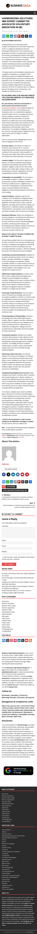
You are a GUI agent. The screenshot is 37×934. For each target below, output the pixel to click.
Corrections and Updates (9, 857)
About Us (5, 706)
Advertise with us (7, 834)
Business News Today (9, 606)
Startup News (6, 627)
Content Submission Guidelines (11, 851)
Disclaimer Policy (6, 859)
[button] (34, 12)
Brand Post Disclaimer (8, 844)
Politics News (6, 623)
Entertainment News (8, 612)
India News (5, 616)
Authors (4, 842)
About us (4, 832)
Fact (27, 708)
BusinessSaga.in (6, 907)
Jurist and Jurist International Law (15, 490)
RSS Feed (18, 716)
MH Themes (30, 932)
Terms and (6, 714)
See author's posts (11, 469)
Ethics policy (5, 865)
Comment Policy (6, 847)
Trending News (6, 631)
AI (15, 740)
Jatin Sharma (11, 487)
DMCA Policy (5, 861)
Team (21, 714)
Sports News (6, 625)
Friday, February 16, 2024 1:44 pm (13, 31)
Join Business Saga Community (11, 875)
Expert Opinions (7, 614)
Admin (27, 31)
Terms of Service (11, 757)
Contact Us (11, 685)
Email (4, 546)
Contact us (5, 849)
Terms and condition (8, 889)
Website (4, 551)
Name (4, 540)
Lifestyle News (6, 620)
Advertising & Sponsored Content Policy (13, 836)
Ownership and (30, 710)
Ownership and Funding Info (10, 877)
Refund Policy (6, 881)
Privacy (6, 708)
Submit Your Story (7, 885)
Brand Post (21, 437)
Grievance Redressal (8, 871)
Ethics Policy (19, 708)
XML (25, 714)
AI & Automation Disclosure (9, 838)
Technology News (7, 629)
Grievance (12, 710)
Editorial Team (6, 863)
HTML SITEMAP (6, 873)
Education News (7, 610)
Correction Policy (28, 706)
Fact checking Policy (7, 867)
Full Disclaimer (24, 757)
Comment (5, 526)
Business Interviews (8, 603)
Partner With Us (6, 830)
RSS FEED (4, 883)
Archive (4, 840)
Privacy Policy (6, 879)
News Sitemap (7, 716)
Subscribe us (5, 887)
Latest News (6, 618)
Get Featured (5, 869)
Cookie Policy (5, 855)
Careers (4, 846)
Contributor (5, 853)
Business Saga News (8, 608)
